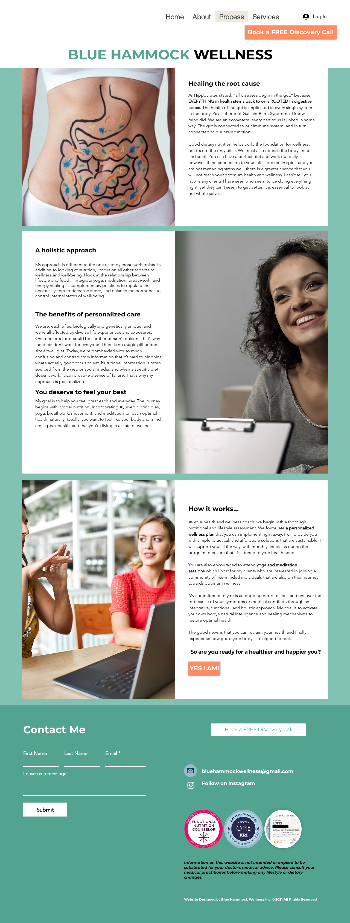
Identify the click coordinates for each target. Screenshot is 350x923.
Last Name (76, 753)
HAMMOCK (150, 54)
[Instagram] (191, 785)
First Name (35, 753)
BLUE (89, 54)
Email (111, 753)
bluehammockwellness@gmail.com (247, 771)
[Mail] (190, 770)
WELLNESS (231, 54)
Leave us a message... (47, 773)
